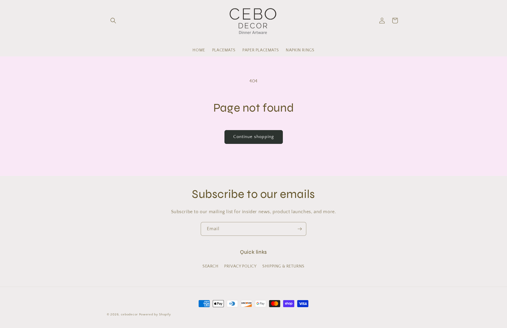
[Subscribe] (299, 229)
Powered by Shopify (155, 314)
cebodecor (129, 314)
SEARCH (210, 266)
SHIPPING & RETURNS (283, 266)
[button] (113, 20)
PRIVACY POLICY (240, 266)
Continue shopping (253, 136)
